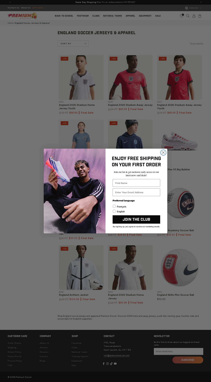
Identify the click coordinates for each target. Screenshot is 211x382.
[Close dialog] (163, 152)
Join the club (136, 219)
